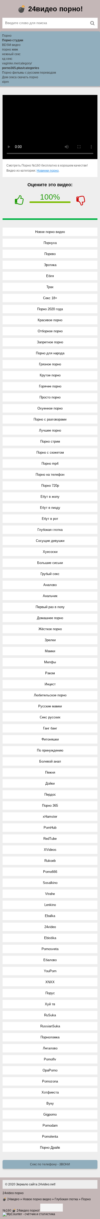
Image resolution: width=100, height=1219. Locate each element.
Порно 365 (50, 805)
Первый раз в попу (50, 607)
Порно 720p (50, 485)
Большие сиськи (50, 563)
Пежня (50, 772)
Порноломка (50, 1037)
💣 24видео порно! (50, 9)
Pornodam (50, 1125)
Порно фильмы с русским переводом (29, 72)
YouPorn (50, 971)
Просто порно (50, 397)
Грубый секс (50, 574)
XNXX (50, 982)
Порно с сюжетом (50, 452)
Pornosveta (50, 949)
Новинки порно (48, 170)
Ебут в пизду (50, 508)
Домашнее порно (50, 618)
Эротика (50, 265)
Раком (50, 673)
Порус (50, 993)
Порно (7, 35)
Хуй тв (50, 1004)
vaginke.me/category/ (17, 63)
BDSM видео (11, 45)
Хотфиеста (50, 1092)
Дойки (50, 783)
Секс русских (50, 717)
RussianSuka (50, 1026)
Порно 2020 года (50, 309)
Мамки (50, 651)
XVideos (50, 850)
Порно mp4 (50, 463)
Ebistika (50, 938)
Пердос (50, 794)
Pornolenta (50, 1136)
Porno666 (50, 872)
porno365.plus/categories (20, 68)
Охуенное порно (50, 408)
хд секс (7, 59)
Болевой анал (50, 761)
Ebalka (50, 916)
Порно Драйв (50, 1147)
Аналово (50, 585)
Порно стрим (50, 441)
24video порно (13, 1193)
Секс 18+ (50, 298)
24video (50, 927)
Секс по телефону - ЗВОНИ (50, 1164)
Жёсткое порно (50, 629)
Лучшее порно (50, 430)
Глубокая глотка (50, 530)
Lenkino (50, 905)
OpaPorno (50, 1070)
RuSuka (50, 1015)
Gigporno (50, 1114)
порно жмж (10, 49)
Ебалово (50, 960)
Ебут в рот (50, 519)
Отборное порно (50, 331)
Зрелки (50, 640)
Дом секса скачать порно (20, 77)
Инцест (50, 684)
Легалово (50, 1048)
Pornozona (50, 1081)
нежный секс (11, 54)
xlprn (5, 82)
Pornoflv (50, 1059)
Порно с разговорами (50, 419)
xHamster (50, 816)
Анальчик (50, 596)
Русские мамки (50, 706)
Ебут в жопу (50, 497)
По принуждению (50, 750)
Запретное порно (50, 342)
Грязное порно (50, 364)
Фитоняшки (50, 739)
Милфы (50, 662)
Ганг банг (50, 728)
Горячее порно (50, 386)
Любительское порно (50, 695)
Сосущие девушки (50, 541)
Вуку (50, 1103)
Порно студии (12, 40)
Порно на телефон (50, 474)
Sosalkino (50, 883)
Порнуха (50, 243)
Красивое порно (50, 320)
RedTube (50, 839)
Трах (50, 287)
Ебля (50, 276)
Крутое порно (50, 375)
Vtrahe (50, 894)
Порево (50, 254)
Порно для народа (50, 353)
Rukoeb (50, 861)
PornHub (50, 828)
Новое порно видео (50, 232)
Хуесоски (50, 552)
